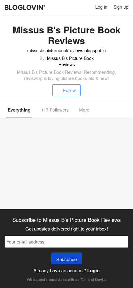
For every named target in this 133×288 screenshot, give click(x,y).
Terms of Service (93, 279)
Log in (101, 7)
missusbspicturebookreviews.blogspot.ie (66, 50)
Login (93, 270)
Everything (19, 110)
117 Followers (55, 110)
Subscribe (66, 259)
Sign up (121, 7)
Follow (69, 90)
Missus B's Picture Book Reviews (70, 61)
